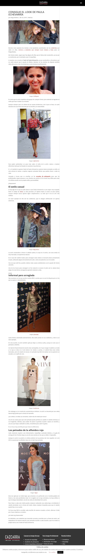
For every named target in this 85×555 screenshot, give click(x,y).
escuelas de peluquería (43, 176)
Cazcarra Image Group (31, 536)
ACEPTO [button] (60, 552)
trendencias (36, 408)
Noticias (30, 17)
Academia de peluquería (32, 542)
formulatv (36, 334)
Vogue (36, 493)
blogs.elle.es (36, 249)
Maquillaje (65, 542)
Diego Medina (14, 17)
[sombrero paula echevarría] (33, 225)
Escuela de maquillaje (31, 539)
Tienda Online (66, 536)
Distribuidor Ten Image (50, 541)
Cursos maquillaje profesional (33, 544)
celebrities (54, 48)
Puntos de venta (48, 544)
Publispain (36, 96)
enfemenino (36, 161)
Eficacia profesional (49, 539)
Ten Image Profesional (50, 536)
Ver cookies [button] (52, 552)
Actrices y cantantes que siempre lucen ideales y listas (36, 50)
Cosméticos (65, 539)
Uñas (63, 544)
